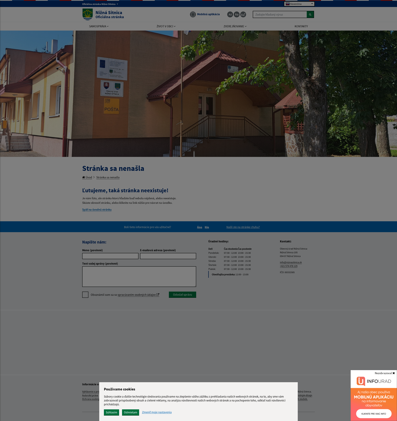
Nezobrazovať (384, 373)
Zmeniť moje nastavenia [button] (157, 412)
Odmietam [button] (130, 412)
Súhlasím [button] (111, 412)
